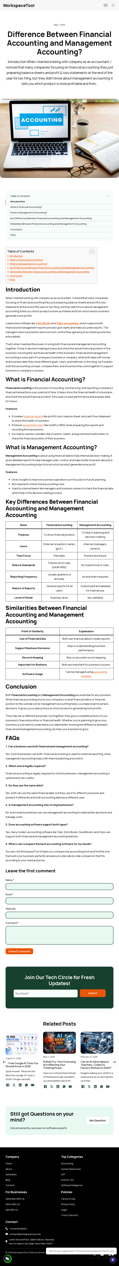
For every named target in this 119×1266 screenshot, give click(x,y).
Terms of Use (68, 1198)
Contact (10, 1185)
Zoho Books (43, 323)
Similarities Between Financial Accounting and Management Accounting (48, 223)
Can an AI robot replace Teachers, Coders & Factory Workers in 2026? (96, 1065)
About (9, 1168)
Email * (9, 894)
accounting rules (33, 425)
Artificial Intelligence (71, 1185)
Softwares (11, 1174)
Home (9, 1163)
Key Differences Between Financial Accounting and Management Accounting (51, 218)
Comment (12, 923)
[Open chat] (113, 1260)
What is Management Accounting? (28, 212)
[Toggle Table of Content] (90, 251)
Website (11, 908)
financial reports (33, 416)
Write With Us (13, 1204)
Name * (10, 880)
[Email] (32, 1085)
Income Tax (67, 1179)
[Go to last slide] (4, 1062)
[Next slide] (114, 1062)
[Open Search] (113, 5)
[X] (14, 1085)
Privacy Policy (68, 1204)
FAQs (13, 234)
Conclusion (16, 229)
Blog (8, 1179)
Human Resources (71, 1168)
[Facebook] (8, 1085)
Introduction (17, 201)
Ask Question (97, 1120)
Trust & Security (69, 1215)
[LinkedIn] (20, 1085)
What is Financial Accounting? (26, 206)
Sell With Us (12, 1209)
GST (63, 1174)
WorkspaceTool (19, 5)
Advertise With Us (15, 1198)
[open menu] (106, 5)
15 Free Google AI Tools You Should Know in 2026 (22, 1064)
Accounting (67, 1163)
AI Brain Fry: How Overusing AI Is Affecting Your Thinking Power (59, 1065)
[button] (59, 196)
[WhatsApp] (26, 1085)
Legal (64, 1209)
